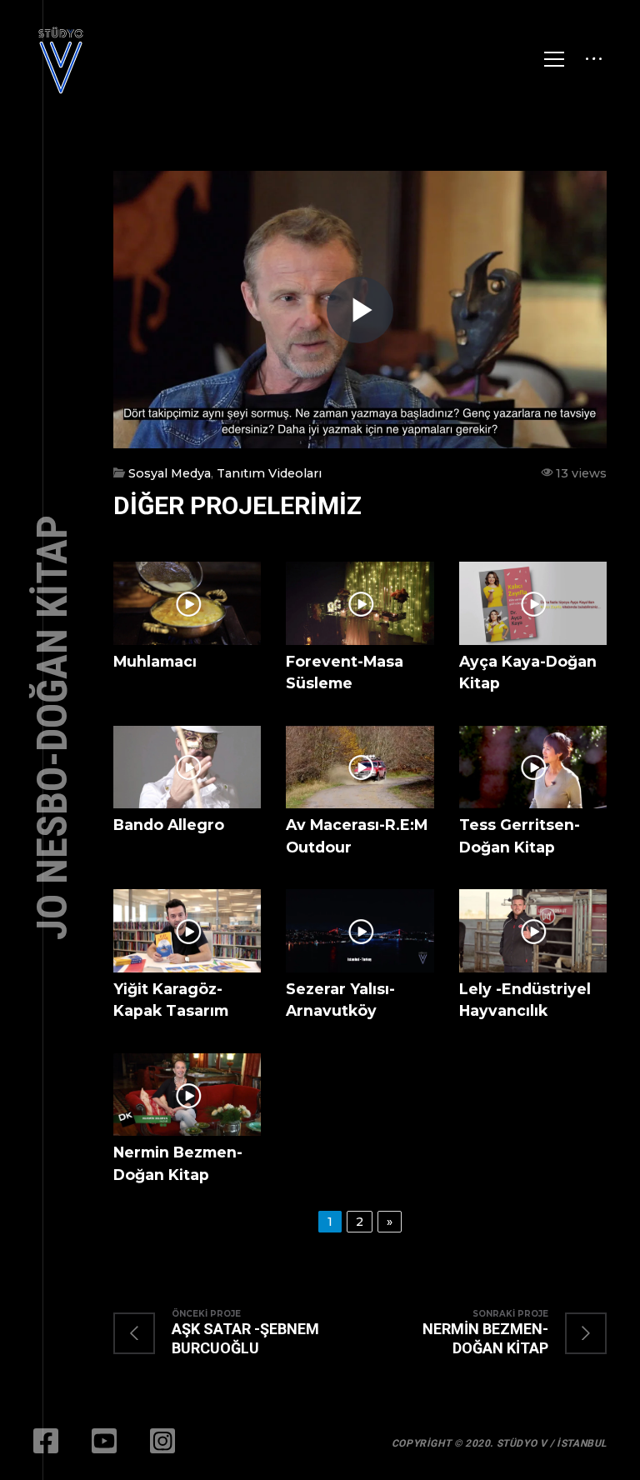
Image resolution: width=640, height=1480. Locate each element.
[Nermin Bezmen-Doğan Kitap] (483, 1333)
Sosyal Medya (169, 473)
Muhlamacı (155, 661)
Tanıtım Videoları (269, 473)
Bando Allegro (168, 824)
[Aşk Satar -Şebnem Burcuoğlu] (236, 1333)
